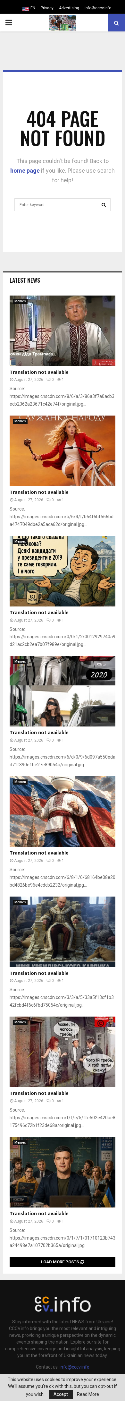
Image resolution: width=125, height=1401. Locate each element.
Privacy (47, 8)
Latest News (25, 280)
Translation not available (39, 372)
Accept (61, 1394)
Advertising (69, 8)
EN (32, 8)
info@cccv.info (98, 8)
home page (25, 170)
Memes (20, 301)
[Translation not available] (62, 331)
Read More (88, 1394)
